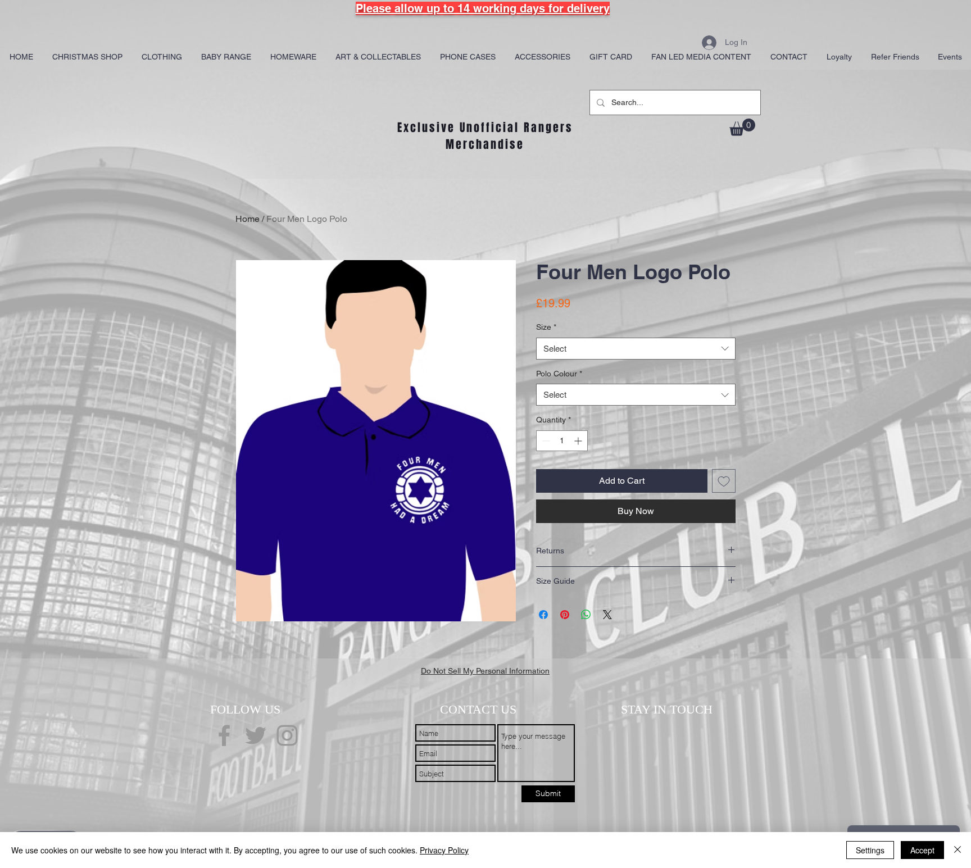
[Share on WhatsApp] (586, 614)
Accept (922, 850)
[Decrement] (545, 441)
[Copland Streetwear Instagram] (287, 735)
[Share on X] (607, 614)
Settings (870, 850)
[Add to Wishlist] (724, 481)
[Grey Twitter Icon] (256, 735)
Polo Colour (559, 373)
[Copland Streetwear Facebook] (224, 735)
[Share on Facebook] (543, 614)
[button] (742, 127)
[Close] (957, 850)
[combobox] (636, 349)
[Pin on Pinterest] (564, 614)
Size (546, 326)
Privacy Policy (444, 850)
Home (247, 218)
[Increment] (579, 441)
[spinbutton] (562, 441)
